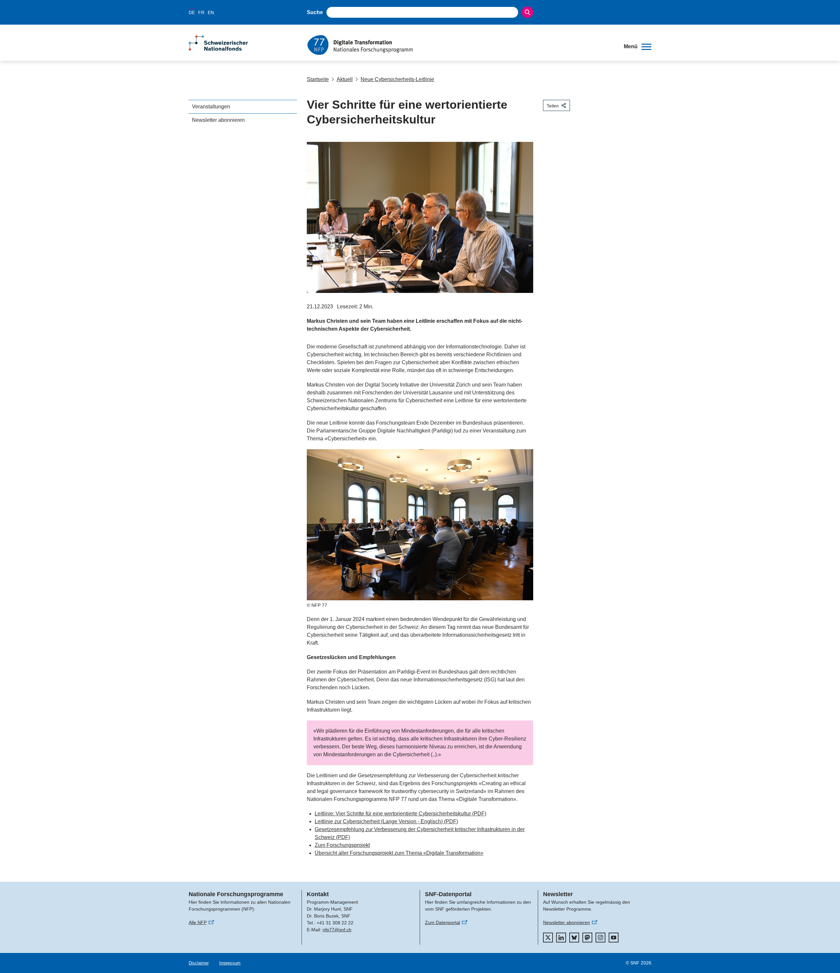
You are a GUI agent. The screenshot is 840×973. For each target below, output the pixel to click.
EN (211, 12)
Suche (315, 12)
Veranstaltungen (211, 106)
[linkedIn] (561, 937)
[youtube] (614, 937)
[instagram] (600, 937)
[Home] (460, 45)
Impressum (230, 963)
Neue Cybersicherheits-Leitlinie (397, 79)
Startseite (318, 79)
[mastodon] (587, 937)
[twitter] (548, 937)
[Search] (527, 12)
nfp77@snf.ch (337, 929)
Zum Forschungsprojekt (342, 845)
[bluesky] (574, 937)
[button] (637, 46)
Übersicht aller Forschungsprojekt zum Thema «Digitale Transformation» (399, 853)
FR (201, 12)
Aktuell (345, 79)
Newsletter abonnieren (218, 120)
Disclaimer (199, 963)
